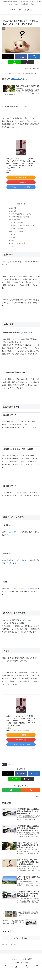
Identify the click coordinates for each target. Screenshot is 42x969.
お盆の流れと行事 (15, 219)
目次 (18, 204)
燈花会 (24, 560)
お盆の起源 (12, 211)
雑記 (5, 764)
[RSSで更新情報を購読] (30, 790)
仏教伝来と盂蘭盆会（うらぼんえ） (22, 214)
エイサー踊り (31, 588)
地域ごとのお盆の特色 (16, 231)
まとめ (11, 246)
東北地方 (14, 234)
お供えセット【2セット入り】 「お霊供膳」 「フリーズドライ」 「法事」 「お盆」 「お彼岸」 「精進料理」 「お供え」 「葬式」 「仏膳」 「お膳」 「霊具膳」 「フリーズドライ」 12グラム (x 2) (20, 163)
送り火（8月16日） (17, 228)
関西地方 (14, 237)
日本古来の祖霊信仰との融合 (20, 217)
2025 (11, 764)
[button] (27, 62)
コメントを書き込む (21, 938)
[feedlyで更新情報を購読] (11, 790)
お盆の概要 (12, 208)
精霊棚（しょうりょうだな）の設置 (22, 225)
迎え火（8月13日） (17, 222)
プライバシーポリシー (21, 962)
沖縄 (12, 240)
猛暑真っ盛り (16, 79)
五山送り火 (11, 560)
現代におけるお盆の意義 (17, 243)
